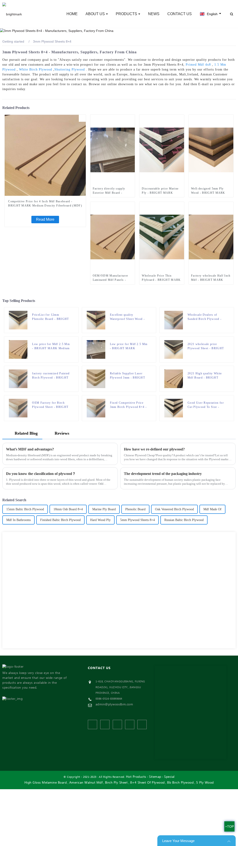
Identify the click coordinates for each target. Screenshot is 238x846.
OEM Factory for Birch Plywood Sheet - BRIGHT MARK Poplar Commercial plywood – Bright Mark (50, 405)
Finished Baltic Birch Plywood (60, 520)
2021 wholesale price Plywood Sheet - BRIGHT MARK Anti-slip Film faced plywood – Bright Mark (207, 346)
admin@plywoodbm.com (114, 704)
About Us (95, 14)
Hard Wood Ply (100, 520)
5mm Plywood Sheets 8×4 (137, 520)
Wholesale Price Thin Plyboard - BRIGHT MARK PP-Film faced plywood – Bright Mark (161, 278)
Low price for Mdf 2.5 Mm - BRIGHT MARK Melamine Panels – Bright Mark (129, 346)
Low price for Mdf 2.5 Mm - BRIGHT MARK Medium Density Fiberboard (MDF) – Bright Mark (51, 346)
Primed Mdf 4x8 (198, 64)
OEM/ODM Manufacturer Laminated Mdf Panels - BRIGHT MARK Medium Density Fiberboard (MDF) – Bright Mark (111, 278)
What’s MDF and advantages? (30, 449)
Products (126, 14)
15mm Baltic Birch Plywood (25, 509)
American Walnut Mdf (86, 782)
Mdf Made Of (212, 509)
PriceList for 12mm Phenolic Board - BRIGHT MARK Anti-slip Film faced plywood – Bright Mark (51, 317)
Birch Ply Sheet (116, 782)
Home (72, 14)
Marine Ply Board (104, 509)
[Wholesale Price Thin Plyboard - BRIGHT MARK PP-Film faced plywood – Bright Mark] (161, 237)
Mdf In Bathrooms (18, 520)
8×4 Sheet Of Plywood (147, 782)
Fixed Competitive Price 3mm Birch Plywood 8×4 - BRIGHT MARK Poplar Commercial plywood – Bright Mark (128, 405)
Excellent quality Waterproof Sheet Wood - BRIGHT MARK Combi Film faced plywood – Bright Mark (127, 317)
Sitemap (155, 777)
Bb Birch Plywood (180, 782)
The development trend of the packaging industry (163, 474)
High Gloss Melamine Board (45, 782)
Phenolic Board (135, 509)
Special (169, 777)
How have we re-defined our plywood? (154, 449)
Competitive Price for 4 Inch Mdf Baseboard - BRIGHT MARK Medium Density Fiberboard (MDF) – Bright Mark (45, 204)
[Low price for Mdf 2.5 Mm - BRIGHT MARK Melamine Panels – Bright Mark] (96, 349)
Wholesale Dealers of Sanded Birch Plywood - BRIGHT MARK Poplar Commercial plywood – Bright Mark (204, 317)
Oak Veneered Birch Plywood (174, 509)
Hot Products (136, 777)
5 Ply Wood (205, 782)
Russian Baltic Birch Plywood (184, 520)
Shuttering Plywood (69, 69)
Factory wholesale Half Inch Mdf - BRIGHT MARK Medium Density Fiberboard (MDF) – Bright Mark (211, 278)
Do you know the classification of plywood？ (41, 474)
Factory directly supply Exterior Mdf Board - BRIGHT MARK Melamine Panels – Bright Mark (111, 191)
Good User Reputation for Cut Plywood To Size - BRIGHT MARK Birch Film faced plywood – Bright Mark (207, 405)
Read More (45, 219)
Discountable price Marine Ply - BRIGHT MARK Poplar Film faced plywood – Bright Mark (160, 191)
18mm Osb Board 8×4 (68, 509)
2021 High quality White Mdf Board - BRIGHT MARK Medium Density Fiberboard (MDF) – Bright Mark (207, 376)
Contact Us (179, 14)
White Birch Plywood (35, 69)
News (153, 14)
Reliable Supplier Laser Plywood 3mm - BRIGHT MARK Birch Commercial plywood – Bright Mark (128, 376)
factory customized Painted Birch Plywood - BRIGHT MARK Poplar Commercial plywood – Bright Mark (50, 376)
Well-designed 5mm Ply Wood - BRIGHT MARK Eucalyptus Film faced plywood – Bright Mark (208, 191)
